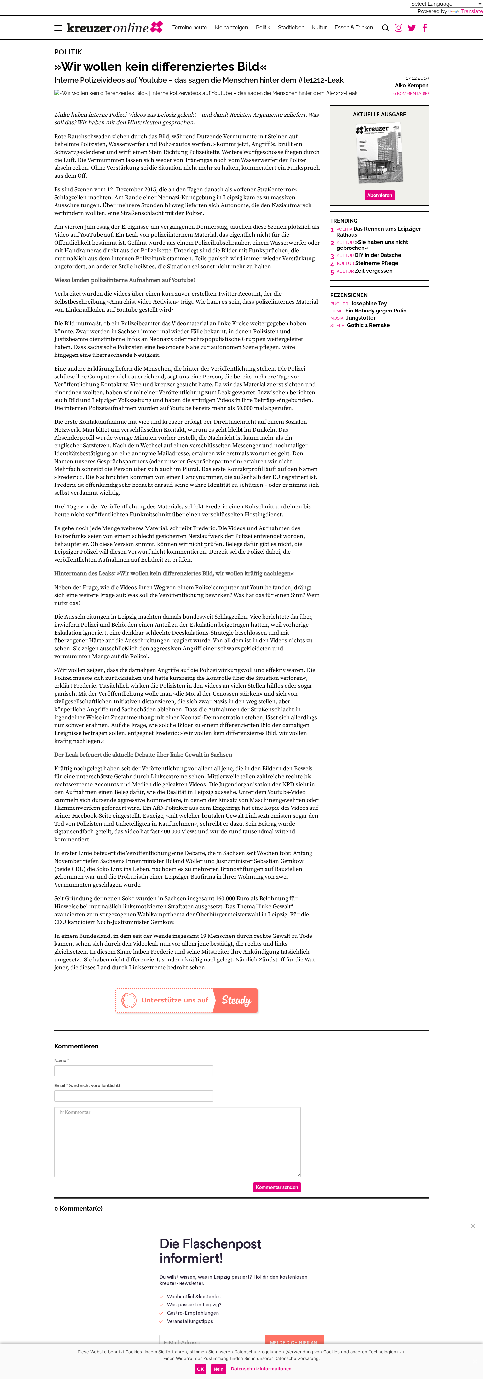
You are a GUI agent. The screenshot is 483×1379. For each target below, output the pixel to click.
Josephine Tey (358, 304)
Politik (263, 27)
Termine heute (189, 27)
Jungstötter (353, 318)
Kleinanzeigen (231, 27)
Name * (61, 1060)
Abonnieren (379, 195)
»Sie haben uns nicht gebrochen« (372, 245)
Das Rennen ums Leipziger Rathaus (378, 232)
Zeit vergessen (365, 271)
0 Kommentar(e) (411, 93)
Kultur (319, 27)
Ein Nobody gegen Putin (368, 311)
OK (200, 1369)
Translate (472, 11)
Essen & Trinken (354, 27)
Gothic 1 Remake (360, 325)
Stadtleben (291, 27)
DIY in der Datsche (369, 255)
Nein (219, 1369)
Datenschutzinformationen (261, 1368)
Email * (87, 1085)
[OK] (475, 1361)
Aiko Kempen (412, 85)
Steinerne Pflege (367, 263)
